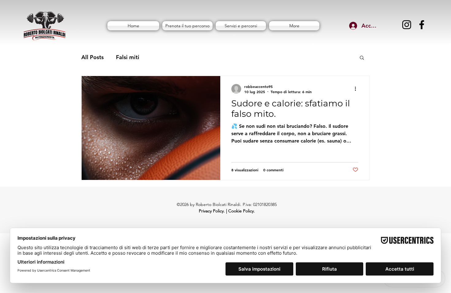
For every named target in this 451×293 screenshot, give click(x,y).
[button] (362, 58)
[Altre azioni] (357, 89)
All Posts (92, 57)
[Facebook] (422, 25)
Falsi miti (127, 57)
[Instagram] (407, 25)
